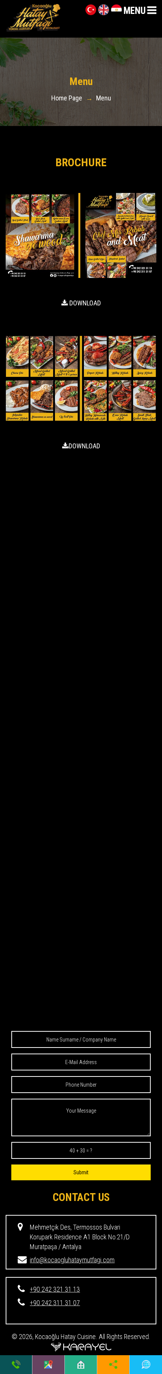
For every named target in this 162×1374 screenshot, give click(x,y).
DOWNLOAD (84, 303)
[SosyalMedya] (113, 1364)
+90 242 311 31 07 (55, 1303)
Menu (103, 98)
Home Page (66, 98)
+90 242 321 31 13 (55, 1289)
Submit (81, 1172)
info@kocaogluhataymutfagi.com (72, 1260)
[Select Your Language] (146, 1364)
